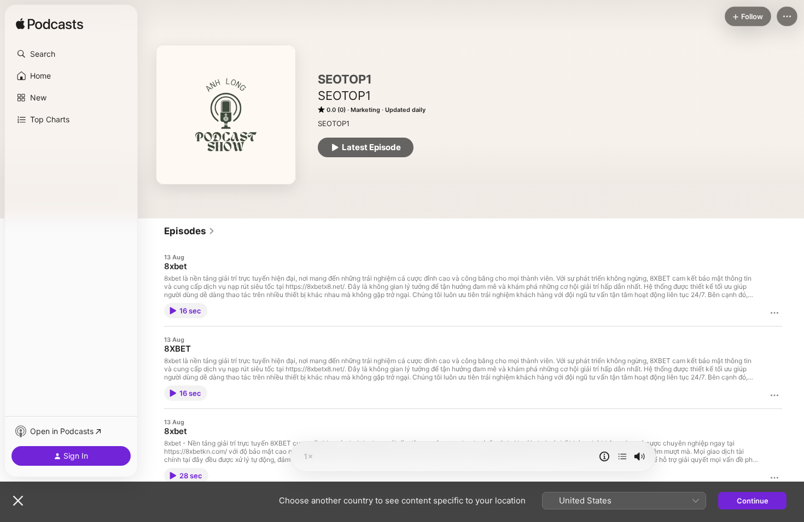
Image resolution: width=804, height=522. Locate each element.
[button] (71, 54)
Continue (752, 500)
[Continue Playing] (622, 456)
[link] (189, 231)
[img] (49, 24)
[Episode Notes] (604, 456)
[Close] (18, 501)
